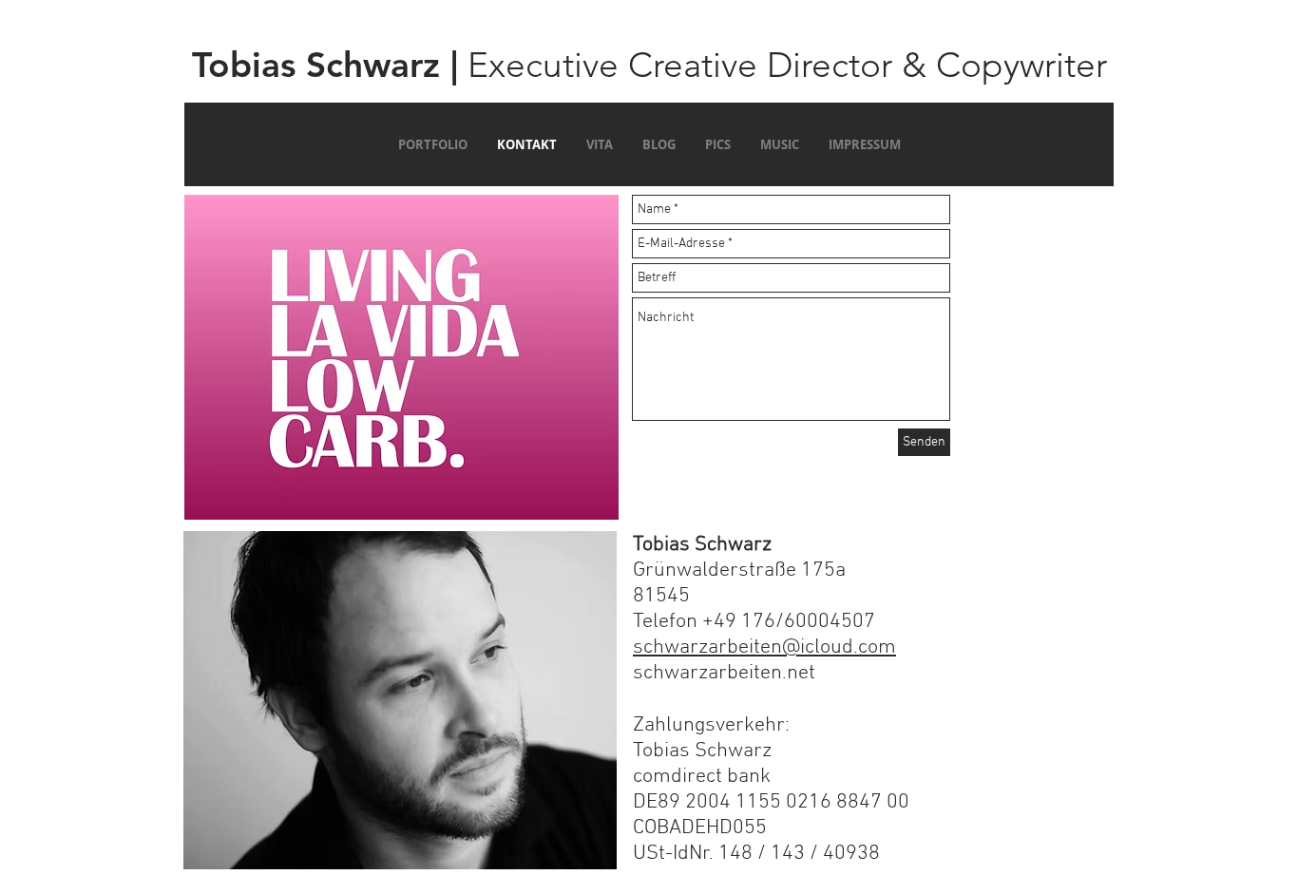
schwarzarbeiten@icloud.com (764, 647)
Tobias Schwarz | (325, 64)
